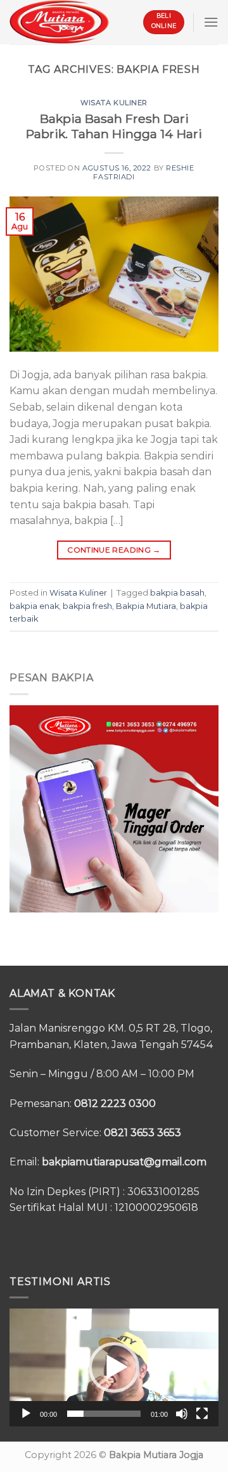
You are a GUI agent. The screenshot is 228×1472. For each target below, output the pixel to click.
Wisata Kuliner (114, 102)
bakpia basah (177, 593)
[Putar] (26, 1413)
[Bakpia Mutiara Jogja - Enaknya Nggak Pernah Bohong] (59, 22)
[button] (114, 1367)
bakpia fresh (87, 606)
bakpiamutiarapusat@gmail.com (124, 1162)
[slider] (104, 1414)
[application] (114, 1367)
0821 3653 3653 (142, 1133)
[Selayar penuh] (202, 1413)
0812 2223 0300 (115, 1104)
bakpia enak (34, 606)
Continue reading (114, 549)
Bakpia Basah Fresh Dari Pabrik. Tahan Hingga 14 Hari (114, 126)
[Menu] (210, 21)
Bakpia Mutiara (146, 606)
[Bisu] (181, 1413)
